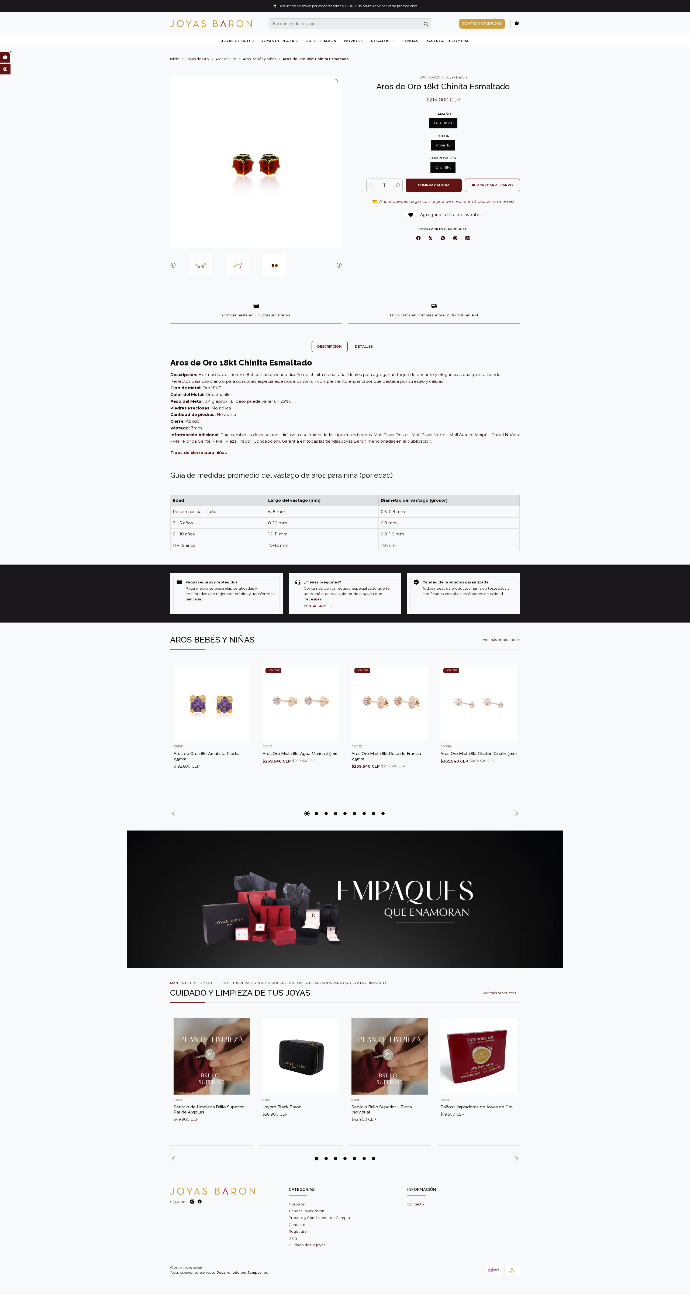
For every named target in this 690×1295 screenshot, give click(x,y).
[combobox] (350, 23)
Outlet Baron (320, 41)
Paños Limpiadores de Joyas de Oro (476, 1106)
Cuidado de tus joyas (307, 1245)
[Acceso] (5, 69)
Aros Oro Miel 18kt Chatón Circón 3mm (478, 753)
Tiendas (409, 41)
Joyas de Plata (277, 41)
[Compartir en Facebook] (418, 238)
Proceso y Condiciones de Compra (319, 1217)
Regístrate (298, 1231)
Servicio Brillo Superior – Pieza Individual (381, 1109)
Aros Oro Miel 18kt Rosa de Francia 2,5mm (386, 756)
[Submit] (425, 23)
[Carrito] (516, 23)
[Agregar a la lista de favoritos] (244, 695)
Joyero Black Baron (282, 1106)
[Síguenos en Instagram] (192, 1201)
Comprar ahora (434, 185)
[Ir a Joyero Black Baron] (301, 1056)
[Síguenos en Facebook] (199, 1201)
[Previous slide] (174, 265)
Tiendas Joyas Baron (306, 1211)
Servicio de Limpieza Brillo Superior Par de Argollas (209, 1109)
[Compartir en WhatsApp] (443, 238)
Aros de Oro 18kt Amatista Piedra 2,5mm (207, 756)
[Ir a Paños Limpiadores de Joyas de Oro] (478, 1056)
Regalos (380, 41)
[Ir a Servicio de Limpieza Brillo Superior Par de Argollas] (212, 1056)
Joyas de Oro (235, 41)
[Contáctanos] (345, 593)
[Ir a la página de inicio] (211, 23)
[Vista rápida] (244, 708)
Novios (352, 41)
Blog (293, 1238)
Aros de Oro (225, 59)
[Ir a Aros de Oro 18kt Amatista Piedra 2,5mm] (212, 703)
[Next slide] (338, 265)
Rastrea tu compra (447, 41)
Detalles (364, 346)
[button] (307, 813)
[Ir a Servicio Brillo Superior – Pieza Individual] (389, 1056)
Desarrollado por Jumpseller (241, 1272)
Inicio (174, 59)
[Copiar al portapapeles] (467, 238)
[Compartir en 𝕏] (430, 238)
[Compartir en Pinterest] (455, 238)
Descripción (329, 346)
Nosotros (297, 1204)
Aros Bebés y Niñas (259, 59)
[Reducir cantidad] (371, 185)
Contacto (297, 1224)
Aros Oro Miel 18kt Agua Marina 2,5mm (301, 753)
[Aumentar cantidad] (398, 185)
